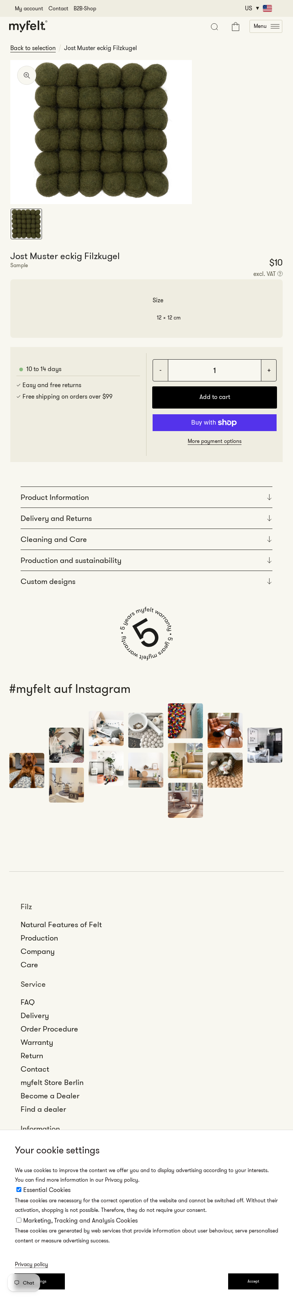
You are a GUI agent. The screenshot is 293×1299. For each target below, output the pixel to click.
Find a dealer (43, 1109)
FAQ (28, 1002)
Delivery (35, 1015)
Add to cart (215, 396)
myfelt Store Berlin (52, 1082)
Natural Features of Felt (61, 924)
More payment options (214, 441)
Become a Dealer (50, 1096)
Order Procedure (49, 1029)
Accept (253, 1281)
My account (29, 8)
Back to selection (33, 48)
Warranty (37, 1042)
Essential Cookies (47, 1189)
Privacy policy (31, 1264)
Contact (58, 8)
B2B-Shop (85, 8)
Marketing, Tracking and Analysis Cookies (80, 1220)
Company (38, 951)
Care (29, 965)
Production (39, 938)
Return (32, 1056)
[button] (266, 26)
